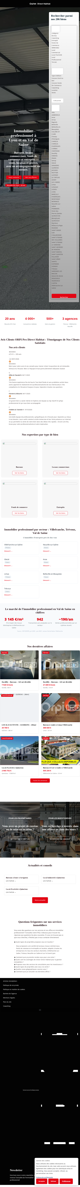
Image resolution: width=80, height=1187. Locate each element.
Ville (55, 108)
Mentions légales (9, 998)
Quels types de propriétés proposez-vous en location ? (35, 942)
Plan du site (7, 1002)
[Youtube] (59, 1106)
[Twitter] (59, 1071)
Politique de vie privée (11, 985)
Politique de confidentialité (44, 1177)
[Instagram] (59, 1143)
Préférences (66, 1181)
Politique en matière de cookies (14, 989)
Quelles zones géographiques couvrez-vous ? (31, 969)
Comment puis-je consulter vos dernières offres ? (33, 972)
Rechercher (64, 297)
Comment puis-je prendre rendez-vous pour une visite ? (35, 957)
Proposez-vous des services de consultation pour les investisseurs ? (39, 964)
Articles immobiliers (10, 981)
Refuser (53, 1181)
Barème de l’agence (10, 994)
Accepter (42, 1181)
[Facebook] (59, 1034)
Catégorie (57, 71)
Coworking (6, 1006)
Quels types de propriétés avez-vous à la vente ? (33, 967)
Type (56, 29)
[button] (40, 942)
